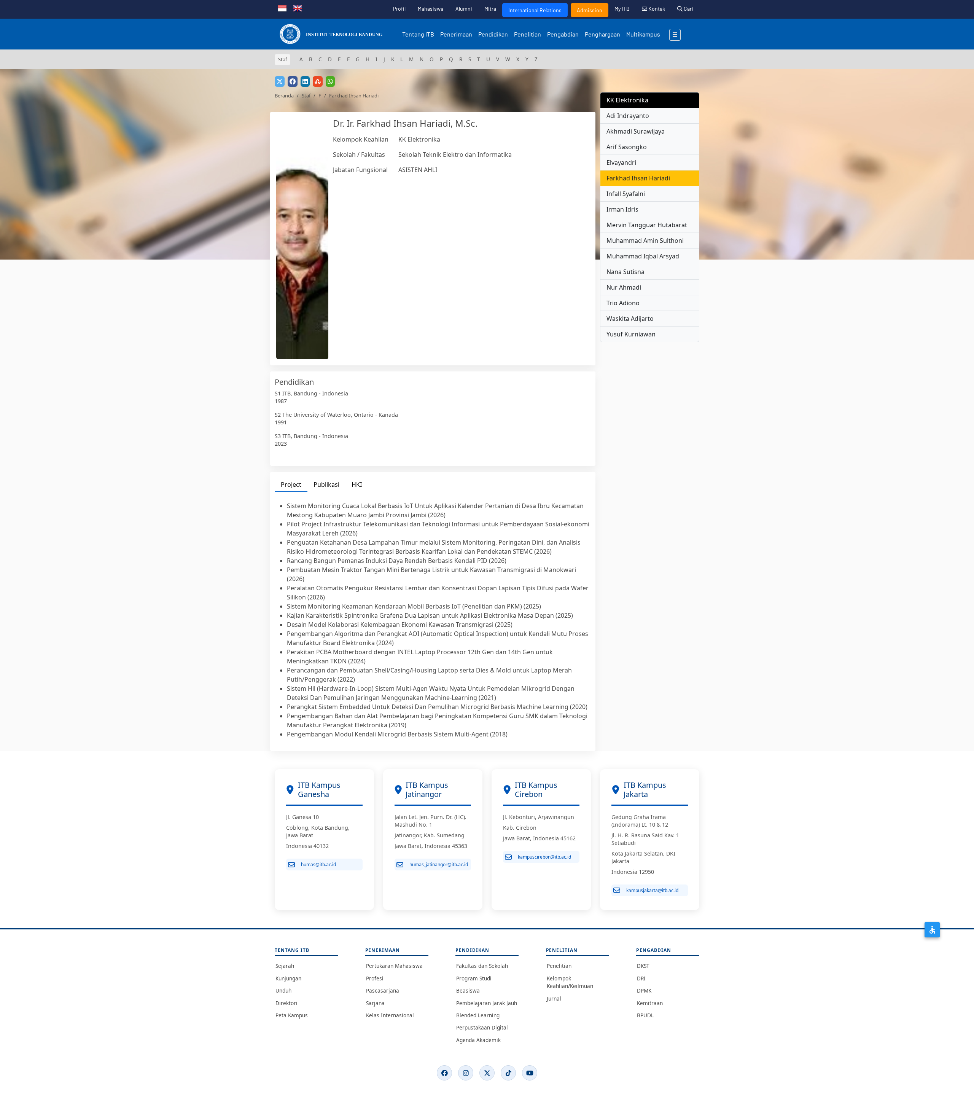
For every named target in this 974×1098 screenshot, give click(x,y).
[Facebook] (444, 1072)
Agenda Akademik (478, 1040)
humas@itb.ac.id (318, 864)
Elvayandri (621, 162)
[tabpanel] (433, 620)
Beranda (284, 95)
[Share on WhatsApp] (330, 81)
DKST (643, 965)
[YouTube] (529, 1072)
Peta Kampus (291, 1015)
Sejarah (284, 965)
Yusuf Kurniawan (631, 334)
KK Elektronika (419, 139)
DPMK (644, 990)
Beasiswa (468, 990)
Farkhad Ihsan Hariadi (638, 178)
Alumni (463, 8)
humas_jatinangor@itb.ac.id (438, 864)
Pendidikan (493, 34)
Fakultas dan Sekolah (482, 965)
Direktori (286, 1003)
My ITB (622, 8)
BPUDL (645, 1015)
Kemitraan (650, 1003)
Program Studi (474, 978)
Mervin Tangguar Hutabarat (646, 225)
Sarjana (375, 1003)
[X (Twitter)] (487, 1072)
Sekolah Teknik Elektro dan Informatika (455, 154)
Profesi (375, 978)
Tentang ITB (418, 34)
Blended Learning (478, 1015)
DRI (641, 978)
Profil (399, 8)
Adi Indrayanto (627, 116)
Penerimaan (456, 34)
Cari (688, 8)
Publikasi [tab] (326, 484)
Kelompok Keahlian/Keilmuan (570, 982)
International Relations (535, 10)
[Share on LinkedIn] (305, 81)
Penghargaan (602, 34)
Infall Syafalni (625, 194)
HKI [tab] (357, 484)
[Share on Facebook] (293, 81)
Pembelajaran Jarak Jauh (486, 1003)
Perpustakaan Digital (482, 1027)
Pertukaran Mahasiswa (394, 965)
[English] (297, 7)
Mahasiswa (430, 8)
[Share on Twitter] (280, 81)
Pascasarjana (382, 990)
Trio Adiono (623, 303)
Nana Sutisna (625, 272)
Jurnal (554, 998)
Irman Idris (622, 209)
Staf (306, 95)
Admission (589, 10)
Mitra (490, 8)
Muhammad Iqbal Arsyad (642, 256)
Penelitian (527, 34)
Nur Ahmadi (623, 287)
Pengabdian (563, 34)
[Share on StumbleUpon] (318, 81)
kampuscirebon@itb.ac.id (544, 857)
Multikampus (643, 34)
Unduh (283, 990)
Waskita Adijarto (630, 318)
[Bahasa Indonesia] (282, 7)
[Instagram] (465, 1072)
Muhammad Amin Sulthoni (645, 240)
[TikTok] (508, 1072)
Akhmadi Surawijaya (635, 131)
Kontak (656, 8)
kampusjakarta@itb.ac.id (652, 890)
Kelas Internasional (390, 1015)
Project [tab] (291, 484)
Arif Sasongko (626, 147)
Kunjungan (288, 978)
